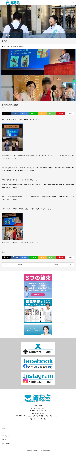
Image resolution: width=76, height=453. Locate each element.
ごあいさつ (5, 432)
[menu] (73, 2)
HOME (4, 428)
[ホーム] (2, 46)
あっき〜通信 (6, 443)
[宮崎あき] (13, 2)
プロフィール (6, 436)
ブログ (4, 439)
